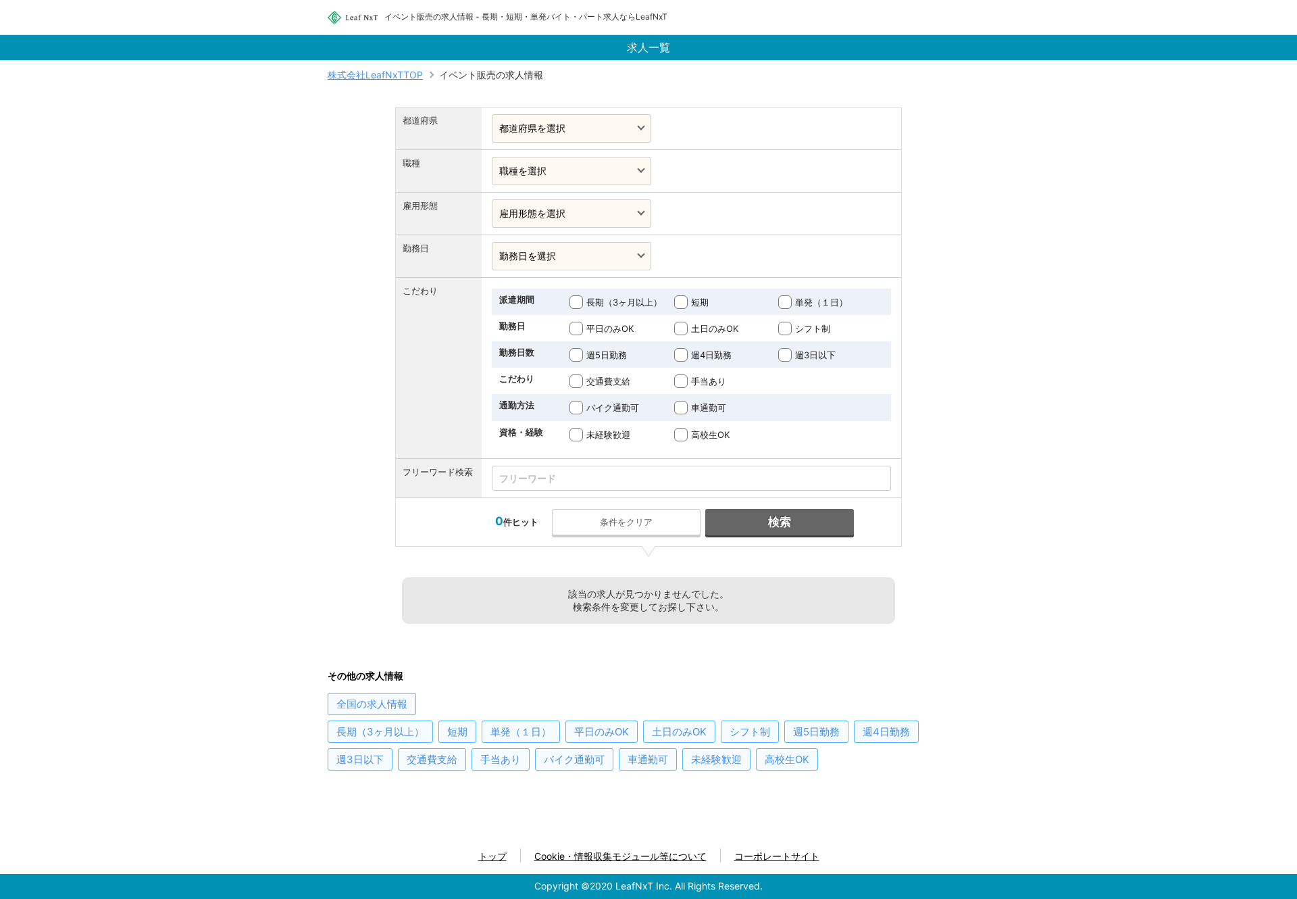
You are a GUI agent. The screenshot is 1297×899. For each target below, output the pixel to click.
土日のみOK (714, 328)
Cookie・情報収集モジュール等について (620, 856)
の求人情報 (371, 704)
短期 (700, 302)
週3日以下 (815, 354)
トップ (492, 856)
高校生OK (710, 434)
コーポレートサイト (776, 856)
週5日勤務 (606, 354)
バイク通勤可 (612, 407)
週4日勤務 (711, 354)
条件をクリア (626, 521)
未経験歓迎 (608, 434)
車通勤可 (708, 407)
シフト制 (812, 328)
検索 (779, 522)
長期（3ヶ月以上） (624, 302)
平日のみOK (610, 328)
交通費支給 (608, 381)
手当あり (708, 381)
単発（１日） (821, 302)
